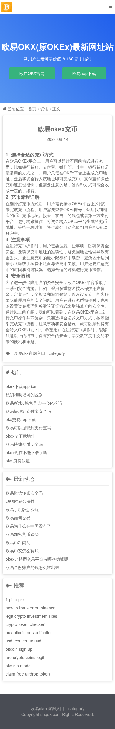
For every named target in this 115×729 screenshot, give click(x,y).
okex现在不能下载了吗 (26, 452)
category (57, 353)
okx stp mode (18, 665)
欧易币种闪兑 (18, 542)
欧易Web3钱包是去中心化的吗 (34, 403)
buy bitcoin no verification (29, 632)
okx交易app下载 (21, 419)
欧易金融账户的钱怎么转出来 (32, 567)
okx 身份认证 (18, 461)
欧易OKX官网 (32, 73)
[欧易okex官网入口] (6, 7)
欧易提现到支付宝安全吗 (28, 411)
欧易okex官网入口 (47, 708)
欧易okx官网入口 (29, 353)
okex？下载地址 (20, 436)
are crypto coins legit (25, 657)
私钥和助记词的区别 (24, 394)
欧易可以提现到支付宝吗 (28, 427)
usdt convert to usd (23, 641)
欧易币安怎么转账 (22, 551)
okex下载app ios (21, 386)
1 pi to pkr (15, 599)
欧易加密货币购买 (22, 534)
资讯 (44, 109)
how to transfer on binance (30, 608)
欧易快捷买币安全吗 (24, 444)
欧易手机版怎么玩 (22, 509)
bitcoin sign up (19, 649)
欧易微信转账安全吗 (24, 493)
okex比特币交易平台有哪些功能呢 (37, 559)
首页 (32, 109)
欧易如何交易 (18, 518)
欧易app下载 (84, 73)
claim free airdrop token (28, 674)
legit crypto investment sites (31, 616)
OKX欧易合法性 (20, 501)
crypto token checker (25, 624)
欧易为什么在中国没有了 (28, 526)
